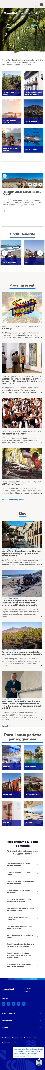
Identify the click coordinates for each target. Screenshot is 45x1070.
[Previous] (4, 253)
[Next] (40, 253)
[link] (13, 26)
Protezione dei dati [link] (18, 1038)
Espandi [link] (5, 726)
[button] (5, 176)
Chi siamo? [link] (27, 988)
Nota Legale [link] (6, 1038)
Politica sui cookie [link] (33, 1038)
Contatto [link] (27, 991)
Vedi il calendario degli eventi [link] (13, 499)
